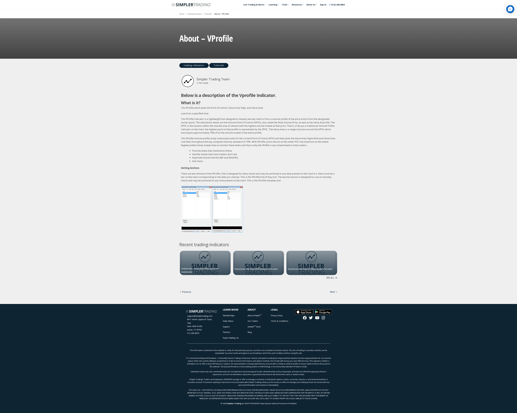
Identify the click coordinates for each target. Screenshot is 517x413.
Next (333, 291)
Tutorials (208, 14)
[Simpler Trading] (191, 5)
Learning (273, 4)
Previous (186, 291)
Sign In (323, 4)
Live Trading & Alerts (253, 4)
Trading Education (194, 14)
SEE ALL (330, 277)
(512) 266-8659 (338, 4)
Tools (284, 4)
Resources (297, 4)
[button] (510, 9)
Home (181, 14)
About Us (310, 4)
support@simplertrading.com (199, 316)
